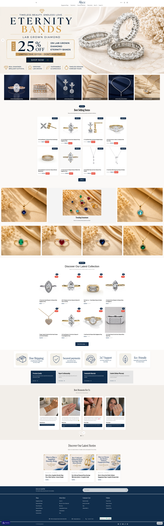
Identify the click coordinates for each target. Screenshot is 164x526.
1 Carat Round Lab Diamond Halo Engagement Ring (93, 334)
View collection (61, 380)
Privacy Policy (108, 501)
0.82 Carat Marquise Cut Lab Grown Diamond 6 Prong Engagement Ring (70, 335)
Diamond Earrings (39, 503)
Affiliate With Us (85, 508)
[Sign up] (126, 490)
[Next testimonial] (83, 432)
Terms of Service (109, 503)
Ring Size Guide (85, 501)
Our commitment (87, 380)
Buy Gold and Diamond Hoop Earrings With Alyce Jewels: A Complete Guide (81, 476)
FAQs (83, 506)
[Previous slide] (2, 40)
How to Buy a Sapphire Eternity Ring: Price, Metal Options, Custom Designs (54, 476)
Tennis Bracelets (39, 506)
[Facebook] (118, 524)
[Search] (36, 2)
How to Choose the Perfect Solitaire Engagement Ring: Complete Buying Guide (108, 476)
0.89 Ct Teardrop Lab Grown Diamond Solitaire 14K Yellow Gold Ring (71, 301)
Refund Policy (108, 506)
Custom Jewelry (38, 513)
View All (82, 179)
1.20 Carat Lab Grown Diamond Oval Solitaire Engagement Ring (92, 425)
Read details (112, 380)
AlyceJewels (41, 524)
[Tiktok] (125, 524)
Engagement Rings (39, 501)
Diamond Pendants (39, 508)
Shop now (23, 219)
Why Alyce (61, 506)
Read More (47, 479)
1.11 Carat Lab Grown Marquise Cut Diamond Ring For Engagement (114, 301)
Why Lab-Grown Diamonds (64, 503)
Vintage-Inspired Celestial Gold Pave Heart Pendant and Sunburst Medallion (48, 335)
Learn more (34, 380)
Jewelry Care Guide (86, 503)
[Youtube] (123, 524)
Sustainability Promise (63, 508)
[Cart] (127, 2)
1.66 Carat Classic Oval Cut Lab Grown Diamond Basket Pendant (70, 425)
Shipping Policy (109, 508)
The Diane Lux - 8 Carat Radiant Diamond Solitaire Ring (93, 301)
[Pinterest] (127, 524)
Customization (61, 510)
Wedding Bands (38, 510)
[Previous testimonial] (80, 432)
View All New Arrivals (81, 344)
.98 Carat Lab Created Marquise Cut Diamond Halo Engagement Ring (48, 301)
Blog (60, 513)
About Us (60, 501)
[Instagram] (120, 524)
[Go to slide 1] (80, 71)
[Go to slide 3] (83, 71)
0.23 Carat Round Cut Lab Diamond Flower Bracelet (47, 424)
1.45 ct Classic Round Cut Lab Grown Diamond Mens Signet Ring (115, 335)
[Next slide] (161, 40)
